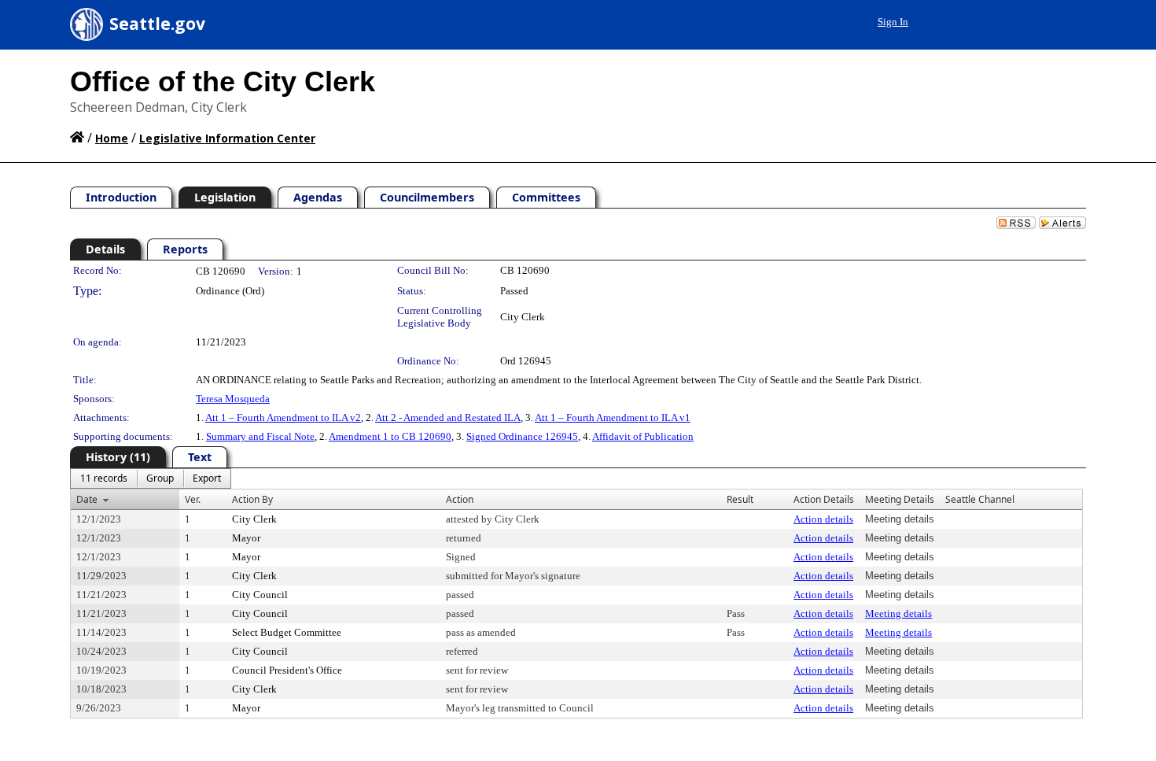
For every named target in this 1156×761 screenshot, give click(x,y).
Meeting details (898, 613)
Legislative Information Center (227, 138)
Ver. (193, 499)
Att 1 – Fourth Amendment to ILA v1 (612, 417)
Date (87, 499)
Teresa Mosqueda (233, 399)
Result (740, 499)
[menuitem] (104, 478)
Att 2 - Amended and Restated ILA (448, 417)
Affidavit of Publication (643, 436)
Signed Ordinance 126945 (522, 436)
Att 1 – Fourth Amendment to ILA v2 (283, 417)
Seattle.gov (157, 24)
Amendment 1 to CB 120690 (390, 436)
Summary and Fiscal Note (260, 436)
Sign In (893, 22)
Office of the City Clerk (222, 81)
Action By (252, 499)
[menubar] (150, 478)
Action (459, 499)
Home (111, 138)
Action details (823, 519)
